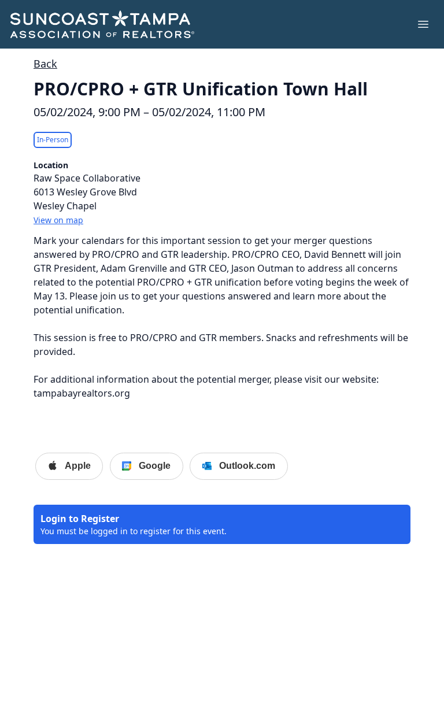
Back (45, 64)
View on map (58, 219)
